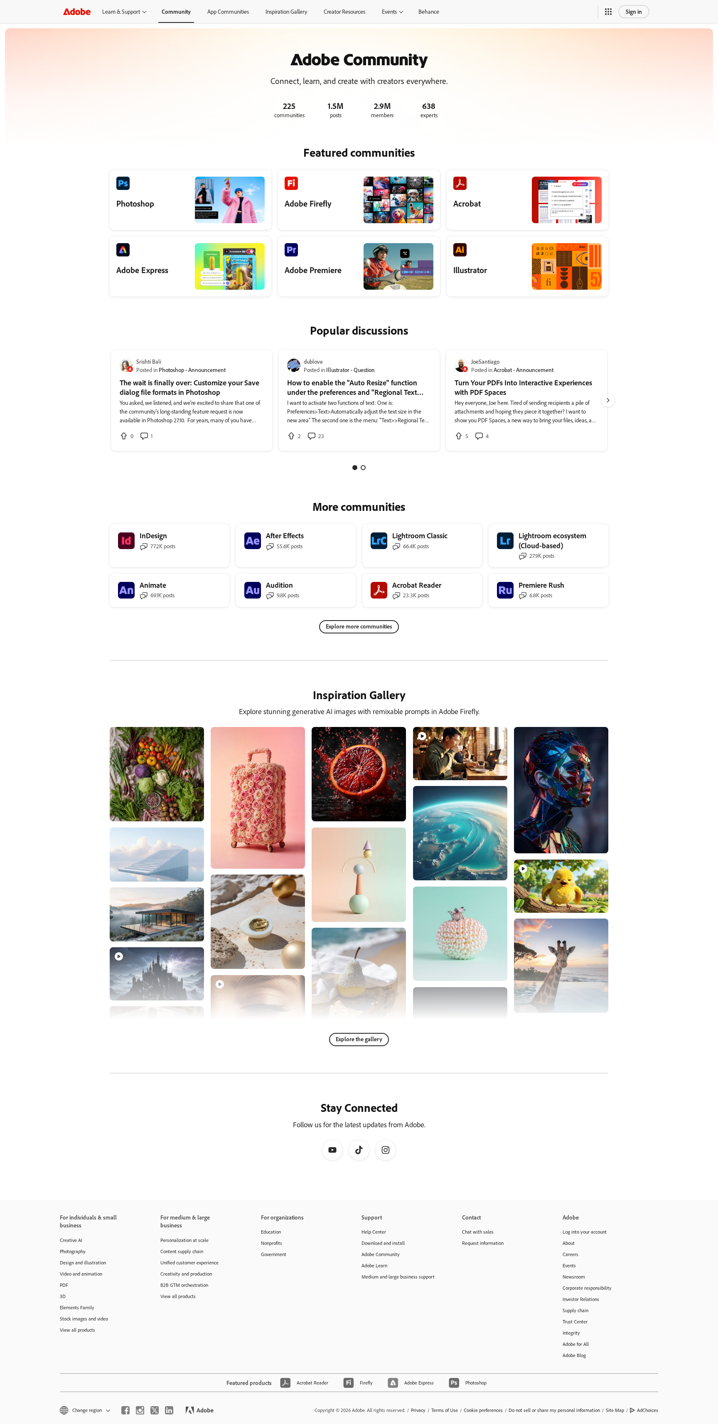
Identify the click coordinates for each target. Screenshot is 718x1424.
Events (389, 11)
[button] (608, 11)
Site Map (615, 1410)
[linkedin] (169, 1410)
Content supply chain (181, 1251)
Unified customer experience (189, 1262)
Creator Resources (344, 11)
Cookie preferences (483, 1410)
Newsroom (574, 1277)
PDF (64, 1285)
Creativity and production (186, 1274)
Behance (428, 11)
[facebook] (125, 1410)
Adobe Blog (574, 1355)
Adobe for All (576, 1344)
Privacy (418, 1410)
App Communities (228, 11)
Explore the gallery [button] (359, 1038)
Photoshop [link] (171, 369)
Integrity (571, 1333)
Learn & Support (121, 11)
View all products (77, 1330)
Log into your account (585, 1232)
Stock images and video (84, 1319)
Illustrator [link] (337, 369)
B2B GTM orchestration (184, 1285)
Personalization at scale (184, 1240)
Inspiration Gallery (286, 11)
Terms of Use (444, 1410)
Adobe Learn (374, 1265)
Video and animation (81, 1274)
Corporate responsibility (587, 1288)
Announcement (207, 369)
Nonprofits (271, 1243)
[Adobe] (77, 11)
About (569, 1243)
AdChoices (647, 1410)
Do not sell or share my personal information (554, 1410)
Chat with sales (478, 1232)
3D (63, 1296)
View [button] (188, 811)
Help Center (373, 1232)
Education (271, 1232)
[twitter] (154, 1410)
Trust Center (575, 1321)
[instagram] (140, 1410)
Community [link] (176, 11)
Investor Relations (581, 1299)
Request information (483, 1243)
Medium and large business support (398, 1277)
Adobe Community (380, 1254)
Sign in (634, 11)
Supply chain (575, 1310)
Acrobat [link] (503, 369)
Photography (73, 1251)
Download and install (383, 1243)
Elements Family (77, 1307)
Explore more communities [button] (359, 626)
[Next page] (608, 400)
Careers (570, 1254)
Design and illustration (83, 1262)
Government (273, 1254)
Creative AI (71, 1240)
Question (364, 369)
